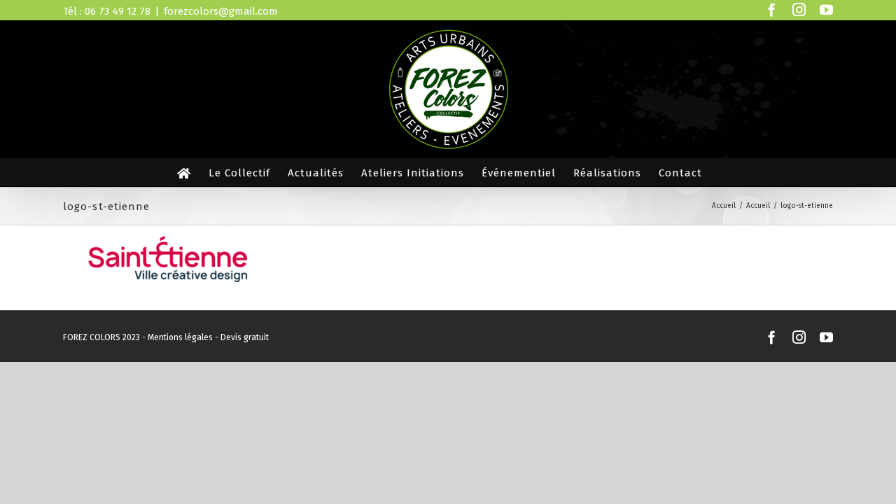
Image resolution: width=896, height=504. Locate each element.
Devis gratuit (244, 337)
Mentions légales (180, 337)
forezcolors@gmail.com (221, 11)
